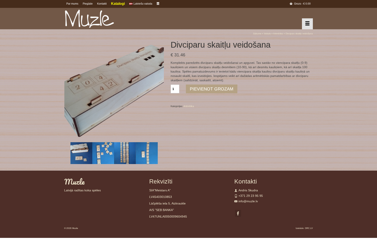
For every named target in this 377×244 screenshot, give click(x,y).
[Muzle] (103, 18)
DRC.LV (309, 228)
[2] (81, 153)
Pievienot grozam (211, 89)
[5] (147, 153)
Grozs (302, 3)
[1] (114, 90)
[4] (125, 153)
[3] (103, 153)
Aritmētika (188, 106)
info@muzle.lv (248, 201)
